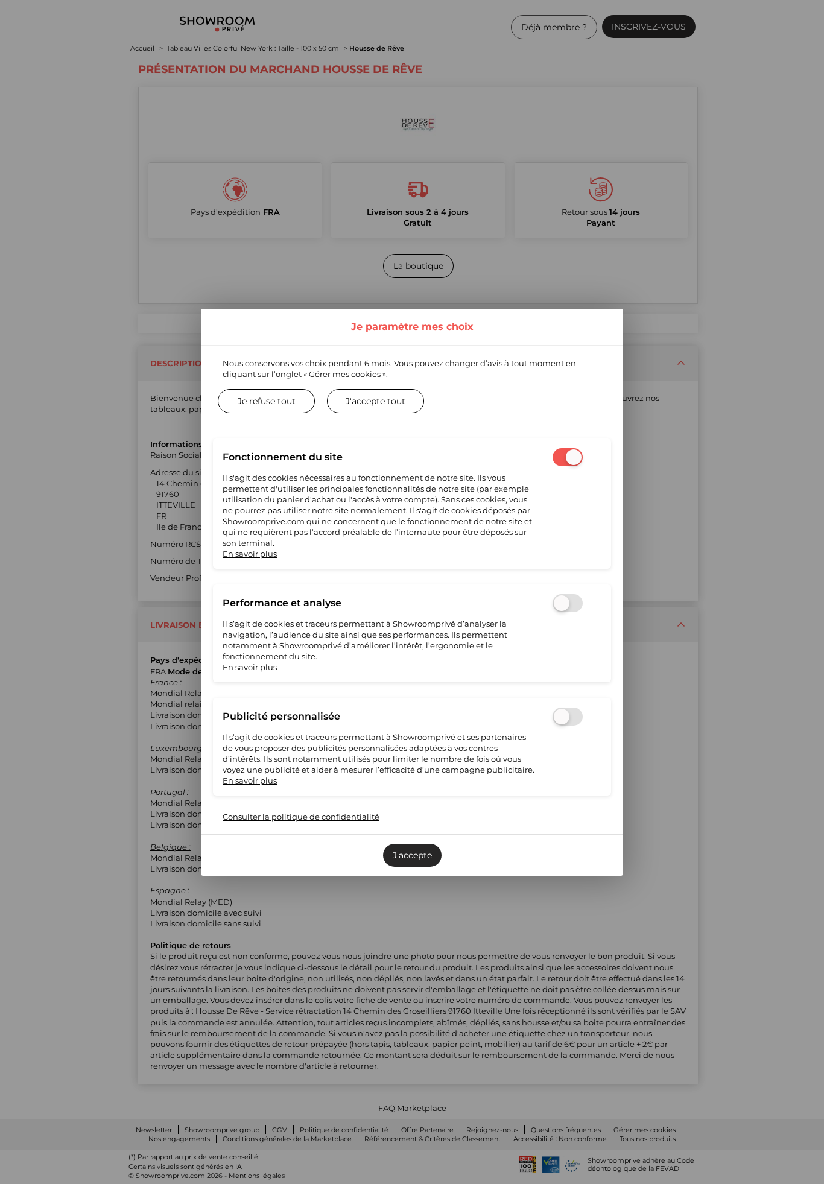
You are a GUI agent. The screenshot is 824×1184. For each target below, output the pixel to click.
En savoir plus (250, 554)
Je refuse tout (267, 401)
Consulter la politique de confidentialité (301, 817)
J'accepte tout (375, 401)
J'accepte (412, 855)
